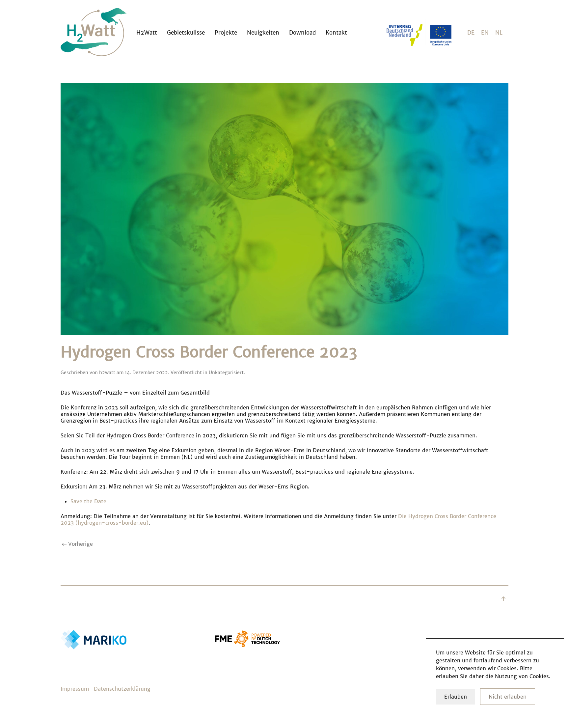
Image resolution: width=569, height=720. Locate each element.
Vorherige (80, 543)
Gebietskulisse (186, 32)
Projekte (226, 32)
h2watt (107, 372)
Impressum (75, 688)
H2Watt (146, 32)
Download (302, 32)
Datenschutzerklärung (122, 688)
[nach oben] (503, 599)
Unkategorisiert (226, 372)
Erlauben (455, 696)
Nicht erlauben (508, 696)
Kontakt (336, 32)
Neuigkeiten (263, 32)
